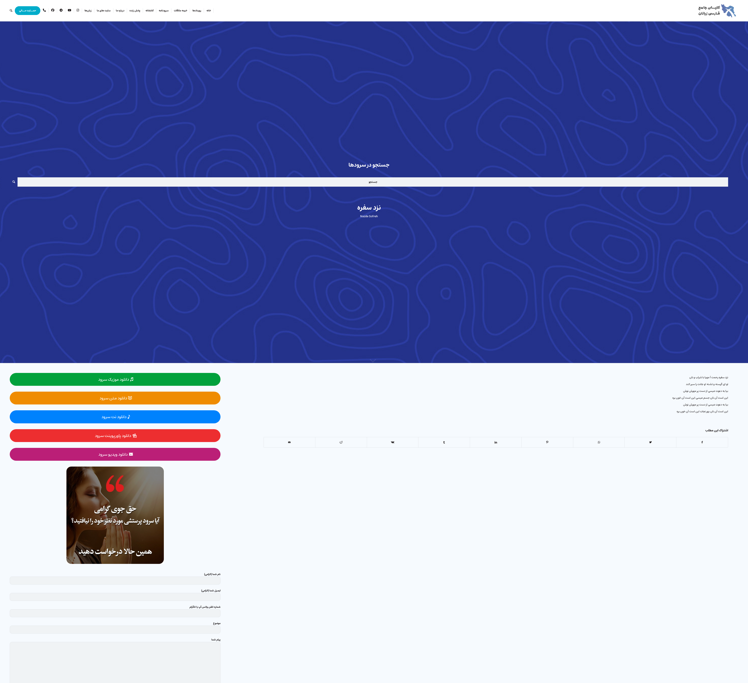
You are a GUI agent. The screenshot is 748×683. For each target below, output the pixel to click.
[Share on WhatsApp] (599, 442)
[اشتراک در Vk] (392, 442)
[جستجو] (11, 10)
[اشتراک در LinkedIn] (495, 442)
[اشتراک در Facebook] (702, 442)
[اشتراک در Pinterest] (547, 442)
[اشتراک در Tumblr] (444, 442)
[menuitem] (209, 10)
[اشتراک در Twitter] (650, 442)
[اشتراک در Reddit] (341, 442)
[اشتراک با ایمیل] (289, 442)
